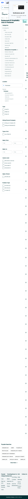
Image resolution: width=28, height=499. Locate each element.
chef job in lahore (14, 459)
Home (2, 17)
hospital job (19, 447)
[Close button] (27, 2)
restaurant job (5, 447)
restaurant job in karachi (16, 450)
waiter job (22, 459)
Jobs (7, 17)
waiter (12, 447)
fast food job (5, 450)
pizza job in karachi (19, 456)
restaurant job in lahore (7, 456)
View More (13, 462)
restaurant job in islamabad (8, 453)
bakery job (4, 459)
